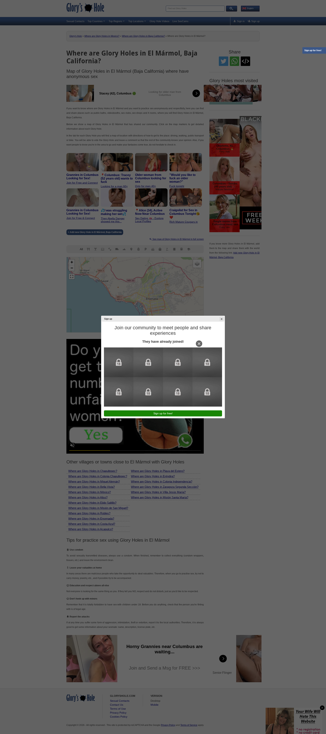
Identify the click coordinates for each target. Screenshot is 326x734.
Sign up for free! (312, 50)
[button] (221, 319)
